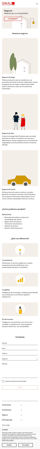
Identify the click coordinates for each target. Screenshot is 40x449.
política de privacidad (19, 381)
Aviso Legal (5, 425)
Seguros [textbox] (5, 359)
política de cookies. (8, 440)
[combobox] (20, 358)
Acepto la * (15, 381)
